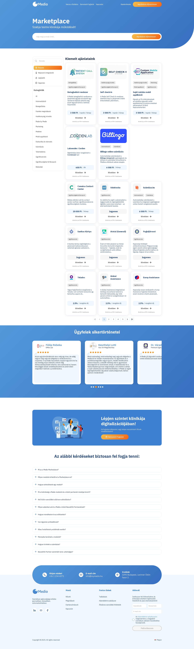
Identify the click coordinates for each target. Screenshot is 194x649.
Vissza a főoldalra (72, 4)
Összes (41, 68)
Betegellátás (40, 106)
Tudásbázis (103, 597)
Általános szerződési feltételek (110, 605)
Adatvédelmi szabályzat (107, 601)
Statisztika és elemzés (44, 142)
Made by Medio (41, 121)
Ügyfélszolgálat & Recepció (46, 162)
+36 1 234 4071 (56, 576)
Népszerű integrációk (46, 73)
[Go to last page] (132, 319)
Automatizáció (41, 101)
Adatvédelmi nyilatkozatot (147, 617)
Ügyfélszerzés (41, 157)
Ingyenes (41, 83)
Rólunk (68, 597)
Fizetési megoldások (43, 111)
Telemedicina (40, 152)
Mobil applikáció (42, 137)
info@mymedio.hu (94, 576)
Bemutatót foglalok (87, 4)
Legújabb (41, 78)
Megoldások (70, 601)
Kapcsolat (99, 4)
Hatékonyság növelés (44, 116)
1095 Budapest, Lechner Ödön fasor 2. (136, 576)
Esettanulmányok (72, 605)
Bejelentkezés (126, 4)
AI (36, 96)
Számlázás (40, 147)
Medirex (39, 132)
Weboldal (39, 167)
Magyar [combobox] (159, 640)
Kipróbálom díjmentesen (147, 4)
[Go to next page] (127, 319)
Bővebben (79, 118)
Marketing (39, 127)
